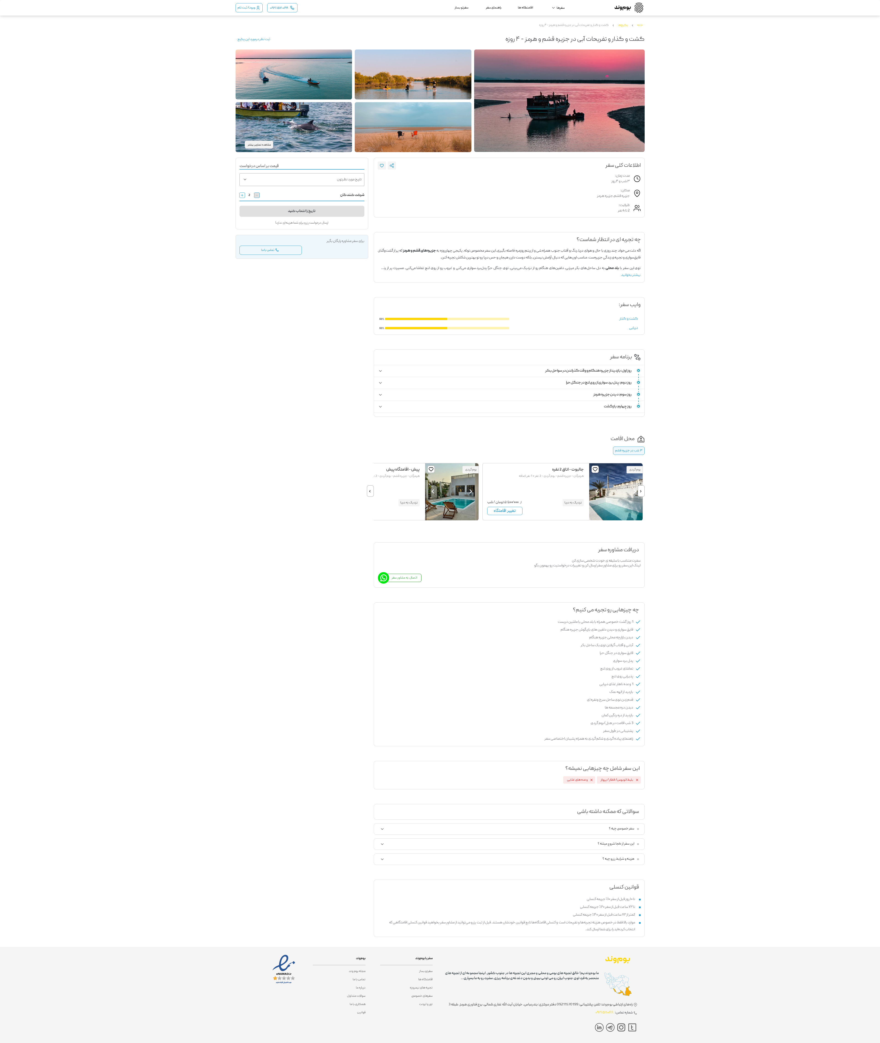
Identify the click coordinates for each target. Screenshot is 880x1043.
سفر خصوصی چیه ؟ (621, 828)
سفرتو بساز (426, 971)
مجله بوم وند (357, 971)
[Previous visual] (635, 491)
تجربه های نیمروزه (421, 987)
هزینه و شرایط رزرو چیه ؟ (618, 859)
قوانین (361, 1012)
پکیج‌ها (623, 25)
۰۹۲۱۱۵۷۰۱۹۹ (604, 1012)
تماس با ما (359, 979)
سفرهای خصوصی (422, 996)
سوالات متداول (356, 996)
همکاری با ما (357, 1004)
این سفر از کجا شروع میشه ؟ (616, 843)
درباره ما (360, 987)
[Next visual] (597, 491)
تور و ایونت (426, 1004)
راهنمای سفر (493, 7)
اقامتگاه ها (425, 979)
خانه (640, 25)
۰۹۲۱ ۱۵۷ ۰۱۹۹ (279, 8)
